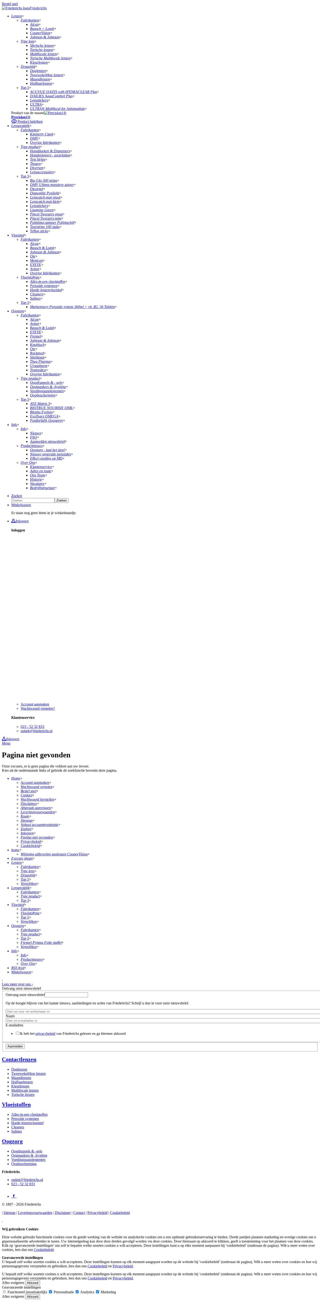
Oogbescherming (24, 1164)
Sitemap (9, 1213)
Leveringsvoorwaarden (35, 1213)
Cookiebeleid (120, 1213)
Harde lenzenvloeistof (27, 1123)
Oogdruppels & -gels (26, 1151)
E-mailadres (14, 1025)
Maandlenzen (21, 1078)
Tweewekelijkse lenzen (28, 1074)
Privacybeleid (97, 1213)
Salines (16, 1131)
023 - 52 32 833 (32, 727)
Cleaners (17, 1127)
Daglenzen (19, 1069)
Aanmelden (15, 1046)
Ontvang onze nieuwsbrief (25, 995)
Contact (79, 1213)
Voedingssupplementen (28, 1160)
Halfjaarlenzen (22, 1082)
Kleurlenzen (20, 1086)
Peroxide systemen (25, 1119)
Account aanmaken (35, 704)
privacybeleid (45, 1034)
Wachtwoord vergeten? (38, 708)
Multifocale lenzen (25, 1090)
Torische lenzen (22, 1095)
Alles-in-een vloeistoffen (29, 1114)
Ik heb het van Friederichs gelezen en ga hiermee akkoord (73, 1034)
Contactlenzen (19, 1059)
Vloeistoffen (16, 1104)
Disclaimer (63, 1213)
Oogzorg (12, 1141)
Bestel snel (10, 4)
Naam (10, 1016)
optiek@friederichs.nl (36, 731)
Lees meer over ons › (17, 984)
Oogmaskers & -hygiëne (29, 1155)
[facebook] (14, 1196)
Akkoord (32, 1283)
